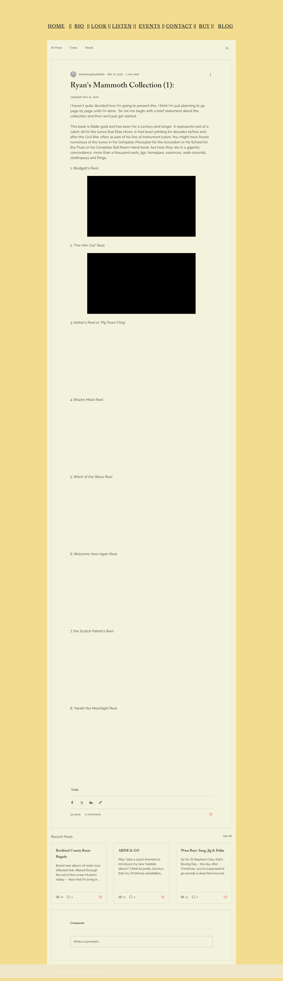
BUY (204, 26)
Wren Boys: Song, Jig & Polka (202, 851)
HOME (56, 26)
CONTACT (179, 26)
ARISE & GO (128, 851)
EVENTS (150, 26)
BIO (79, 26)
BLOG (225, 26)
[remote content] (141, 206)
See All (227, 835)
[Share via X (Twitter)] (81, 802)
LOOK (98, 26)
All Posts (56, 47)
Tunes (73, 47)
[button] (227, 47)
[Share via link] (100, 802)
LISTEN (122, 26)
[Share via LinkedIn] (91, 802)
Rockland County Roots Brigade (73, 854)
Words (89, 47)
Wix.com (111, 971)
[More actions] (210, 74)
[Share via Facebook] (72, 802)
